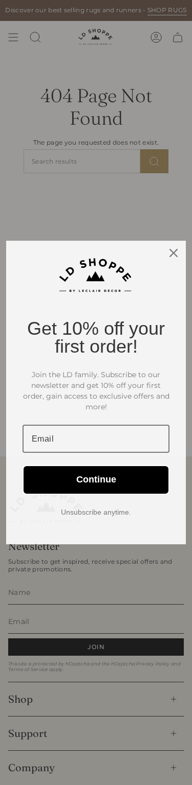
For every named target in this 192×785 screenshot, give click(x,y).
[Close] (173, 253)
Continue (96, 479)
